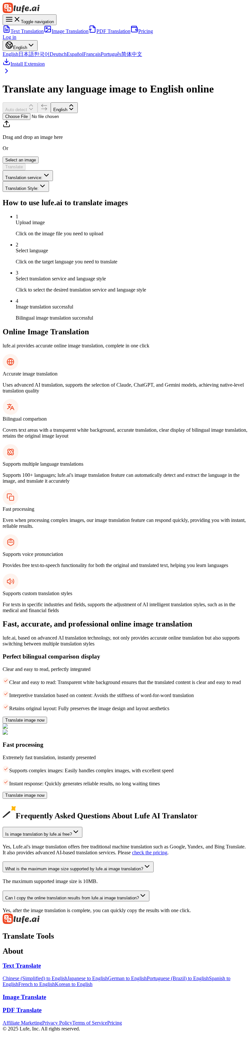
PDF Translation (113, 31)
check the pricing (149, 852)
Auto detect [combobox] (16, 109)
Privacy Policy (57, 1023)
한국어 (42, 54)
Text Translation (27, 31)
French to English (36, 984)
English (10, 54)
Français (92, 54)
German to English (127, 978)
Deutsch (58, 54)
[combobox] (28, 175)
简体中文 (131, 54)
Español (75, 54)
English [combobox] (60, 109)
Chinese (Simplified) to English (35, 978)
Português (111, 54)
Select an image (20, 160)
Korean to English (73, 984)
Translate (14, 166)
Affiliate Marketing (22, 1023)
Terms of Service (89, 1023)
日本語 (26, 54)
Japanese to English (87, 978)
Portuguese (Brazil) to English (178, 978)
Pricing (145, 31)
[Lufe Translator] (125, 8)
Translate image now (24, 720)
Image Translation (70, 31)
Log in (9, 37)
